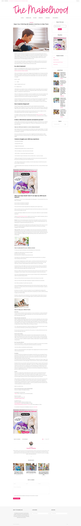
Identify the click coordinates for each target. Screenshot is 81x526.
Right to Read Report (40, 114)
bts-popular (24, 439)
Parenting (31, 22)
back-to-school (17, 439)
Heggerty (15, 393)
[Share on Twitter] (47, 439)
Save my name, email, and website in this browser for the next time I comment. (26, 495)
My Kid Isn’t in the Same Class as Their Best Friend (31, 472)
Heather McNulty (31, 448)
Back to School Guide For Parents (58, 62)
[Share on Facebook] (45, 439)
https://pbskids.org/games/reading (19, 398)
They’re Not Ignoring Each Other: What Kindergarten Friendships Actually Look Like (44, 473)
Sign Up (59, 29)
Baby (54, 57)
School (61, 78)
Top (67, 524)
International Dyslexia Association (22, 216)
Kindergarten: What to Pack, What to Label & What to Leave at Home (18, 472)
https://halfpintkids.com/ (18, 403)
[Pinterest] (48, 439)
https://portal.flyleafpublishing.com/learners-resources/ (22, 404)
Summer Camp (55, 64)
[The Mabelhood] (40, 9)
